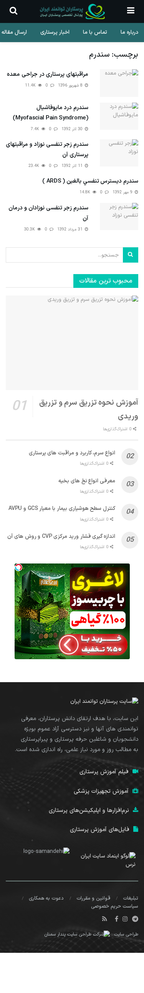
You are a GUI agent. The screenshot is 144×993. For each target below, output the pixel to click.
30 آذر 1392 (72, 129)
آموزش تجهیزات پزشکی (101, 791)
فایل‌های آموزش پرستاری (99, 829)
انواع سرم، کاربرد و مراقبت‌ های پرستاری (72, 453)
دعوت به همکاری (46, 898)
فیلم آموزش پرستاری (104, 772)
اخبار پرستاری (55, 32)
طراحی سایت (126, 934)
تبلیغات (130, 898)
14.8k (85, 192)
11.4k (31, 85)
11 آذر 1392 (72, 166)
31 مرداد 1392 (70, 229)
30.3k (30, 229)
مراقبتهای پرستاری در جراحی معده (47, 74)
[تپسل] (18, 567)
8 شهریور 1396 (71, 85)
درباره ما (129, 32)
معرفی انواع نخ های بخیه (86, 481)
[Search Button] (130, 255)
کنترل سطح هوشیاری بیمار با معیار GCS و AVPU (61, 509)
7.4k (36, 129)
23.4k (34, 166)
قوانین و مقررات (93, 898)
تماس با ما (95, 32)
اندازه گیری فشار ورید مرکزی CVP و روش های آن (61, 536)
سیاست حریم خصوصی (114, 906)
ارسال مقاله (14, 32)
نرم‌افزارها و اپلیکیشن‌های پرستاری (89, 810)
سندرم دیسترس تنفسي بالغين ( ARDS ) (90, 181)
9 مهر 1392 (123, 192)
